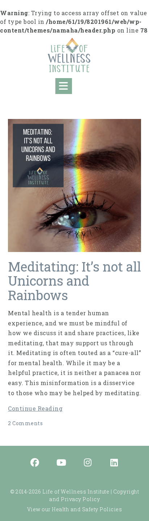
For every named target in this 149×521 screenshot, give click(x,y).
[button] (63, 86)
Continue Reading (35, 408)
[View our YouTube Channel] (61, 463)
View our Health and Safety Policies (74, 509)
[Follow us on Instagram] (88, 463)
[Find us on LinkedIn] (114, 463)
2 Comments (25, 423)
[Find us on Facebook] (35, 463)
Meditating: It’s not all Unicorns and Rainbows (74, 281)
